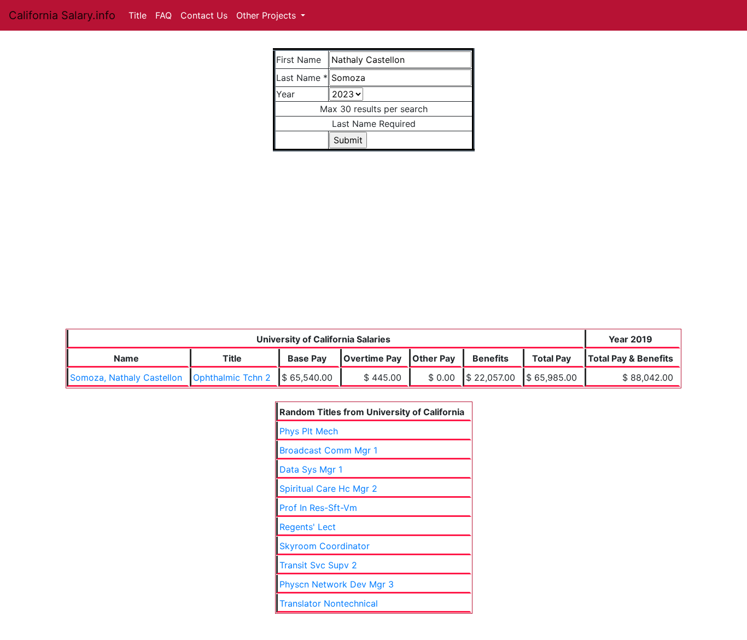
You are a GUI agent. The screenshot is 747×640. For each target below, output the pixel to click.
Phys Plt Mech (308, 431)
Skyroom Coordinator (324, 545)
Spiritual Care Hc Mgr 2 (328, 488)
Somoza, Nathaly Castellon (126, 377)
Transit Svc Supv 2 (318, 565)
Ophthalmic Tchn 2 (232, 377)
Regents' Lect (307, 526)
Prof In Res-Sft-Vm (318, 507)
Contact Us (203, 15)
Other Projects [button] (267, 15)
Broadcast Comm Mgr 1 (328, 450)
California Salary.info (62, 15)
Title (138, 15)
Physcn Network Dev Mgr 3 (336, 584)
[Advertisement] (373, 246)
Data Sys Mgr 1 (310, 469)
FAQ (163, 15)
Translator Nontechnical (328, 603)
